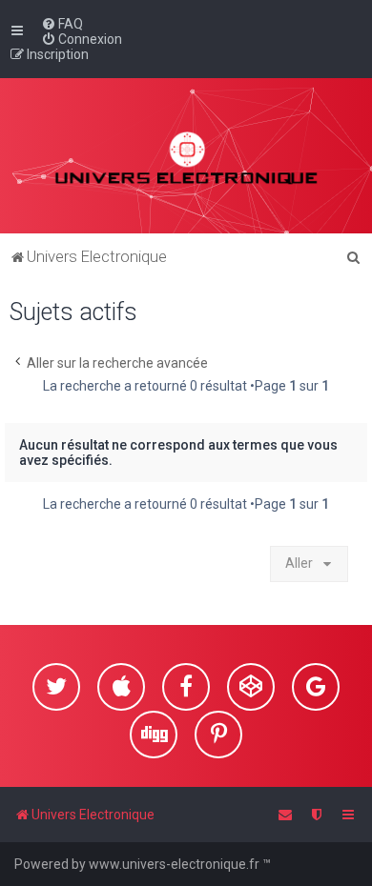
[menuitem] (62, 23)
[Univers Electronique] (186, 156)
